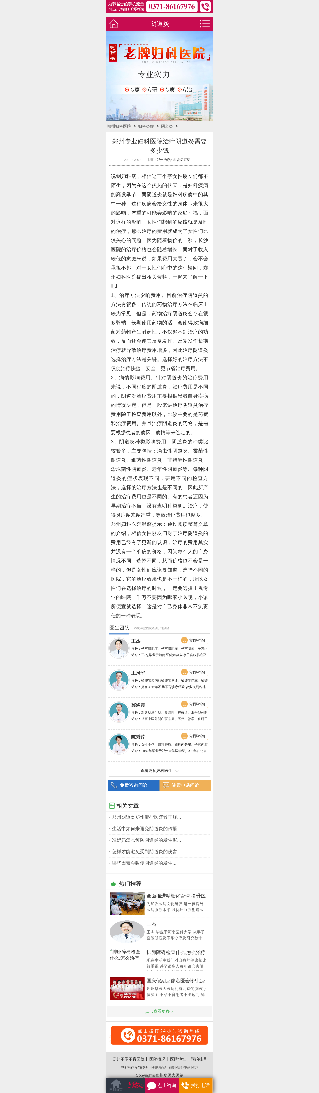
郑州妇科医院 (119, 126)
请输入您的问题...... (126, 1088)
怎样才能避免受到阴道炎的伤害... (146, 851)
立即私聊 (199, 1086)
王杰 (136, 641)
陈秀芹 (138, 736)
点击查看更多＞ (159, 1011)
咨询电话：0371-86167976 (159, 1043)
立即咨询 (197, 640)
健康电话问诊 (185, 785)
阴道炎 (167, 126)
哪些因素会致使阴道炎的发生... (144, 863)
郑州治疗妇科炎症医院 (173, 160)
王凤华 (138, 673)
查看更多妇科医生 (156, 770)
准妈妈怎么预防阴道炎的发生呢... (146, 840)
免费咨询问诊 (134, 785)
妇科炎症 (146, 126)
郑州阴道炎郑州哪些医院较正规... (146, 817)
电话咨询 (169, 1087)
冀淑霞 (138, 705)
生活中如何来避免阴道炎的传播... (146, 828)
